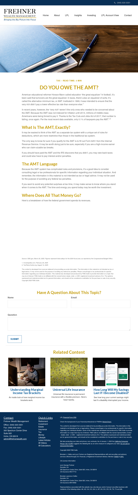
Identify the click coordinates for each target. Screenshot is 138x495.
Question (12, 314)
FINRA (116, 456)
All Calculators (44, 445)
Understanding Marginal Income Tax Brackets (27, 391)
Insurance (42, 429)
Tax (40, 432)
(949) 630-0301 (123, 2)
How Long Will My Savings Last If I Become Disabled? (111, 391)
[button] (56, 15)
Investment (43, 424)
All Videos (42, 442)
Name (11, 297)
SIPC (122, 456)
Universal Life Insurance (69, 389)
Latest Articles (44, 440)
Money (41, 434)
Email (74, 297)
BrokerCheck (107, 422)
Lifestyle (41, 437)
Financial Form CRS (69, 417)
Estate (41, 426)
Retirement (43, 421)
